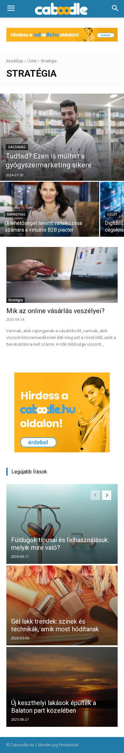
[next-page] (106, 495)
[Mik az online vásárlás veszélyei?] (62, 275)
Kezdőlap (14, 61)
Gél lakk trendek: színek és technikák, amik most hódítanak (55, 625)
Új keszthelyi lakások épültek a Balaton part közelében (53, 706)
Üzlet (32, 61)
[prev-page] (95, 495)
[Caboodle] (62, 9)
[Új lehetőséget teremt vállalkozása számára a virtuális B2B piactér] (49, 209)
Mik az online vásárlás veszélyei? (55, 311)
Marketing (16, 214)
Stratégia (15, 300)
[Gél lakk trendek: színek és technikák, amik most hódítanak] (62, 605)
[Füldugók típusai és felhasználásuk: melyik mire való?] (62, 524)
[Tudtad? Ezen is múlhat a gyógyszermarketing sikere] (62, 137)
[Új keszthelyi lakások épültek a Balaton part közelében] (62, 687)
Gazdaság (17, 147)
